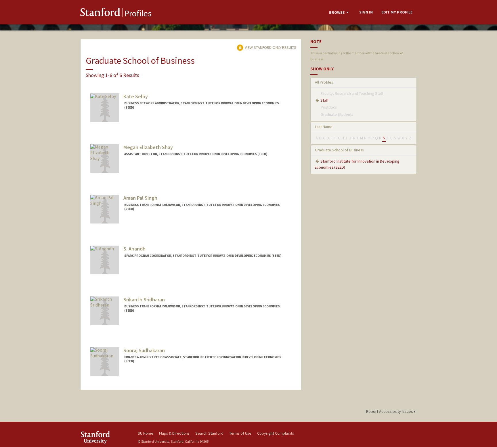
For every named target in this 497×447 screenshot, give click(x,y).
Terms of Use (240, 433)
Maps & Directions (174, 433)
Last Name (323, 126)
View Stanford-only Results (270, 47)
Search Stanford (209, 433)
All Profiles (324, 82)
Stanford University (104, 437)
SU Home (145, 433)
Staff (324, 100)
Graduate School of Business (339, 150)
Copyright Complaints (275, 433)
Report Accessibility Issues (390, 411)
